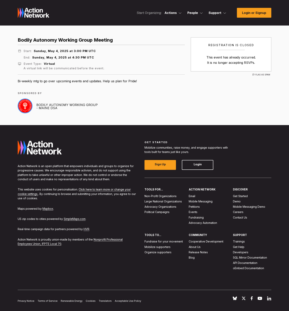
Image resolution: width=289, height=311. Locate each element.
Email (192, 196)
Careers (238, 212)
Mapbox (47, 208)
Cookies (91, 300)
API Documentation (245, 262)
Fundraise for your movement (163, 241)
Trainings (239, 241)
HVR (86, 229)
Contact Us (240, 217)
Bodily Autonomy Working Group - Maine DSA (67, 106)
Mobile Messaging (201, 201)
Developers (240, 252)
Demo (237, 201)
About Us (195, 247)
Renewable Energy (72, 300)
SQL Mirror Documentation (250, 257)
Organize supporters (157, 252)
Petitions (194, 206)
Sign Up (160, 164)
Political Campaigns (156, 212)
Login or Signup (254, 13)
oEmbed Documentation (248, 268)
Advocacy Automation (203, 222)
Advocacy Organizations (160, 206)
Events (193, 212)
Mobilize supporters (157, 247)
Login (198, 164)
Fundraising (196, 217)
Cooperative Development (206, 241)
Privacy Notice (26, 300)
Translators (105, 300)
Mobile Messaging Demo (249, 206)
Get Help (238, 247)
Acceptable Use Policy (128, 300)
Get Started (240, 196)
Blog (192, 257)
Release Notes (198, 252)
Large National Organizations (163, 201)
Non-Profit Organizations (160, 196)
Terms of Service (48, 300)
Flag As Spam (262, 74)
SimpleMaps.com (75, 218)
